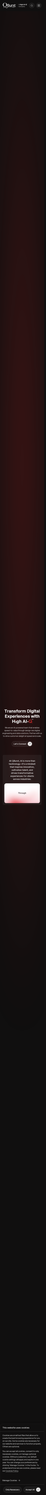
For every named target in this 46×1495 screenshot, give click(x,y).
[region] (22, 1455)
